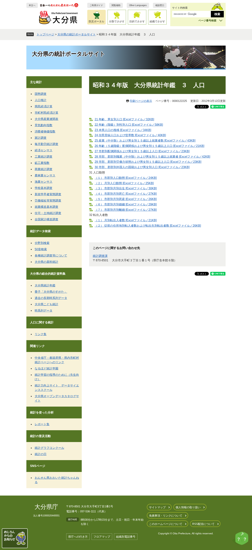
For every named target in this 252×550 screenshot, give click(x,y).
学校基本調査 (43, 188)
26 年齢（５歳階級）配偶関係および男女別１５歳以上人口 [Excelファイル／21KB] (149, 145)
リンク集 (40, 334)
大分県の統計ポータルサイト (76, 34)
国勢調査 (40, 93)
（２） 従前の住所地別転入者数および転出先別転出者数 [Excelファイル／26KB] (148, 225)
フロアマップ (102, 536)
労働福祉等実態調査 (48, 200)
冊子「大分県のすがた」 (51, 291)
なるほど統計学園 (46, 368)
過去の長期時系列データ (51, 298)
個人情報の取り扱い (188, 507)
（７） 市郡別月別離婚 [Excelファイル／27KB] (126, 209)
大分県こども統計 (46, 304)
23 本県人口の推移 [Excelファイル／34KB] (123, 130)
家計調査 (40, 137)
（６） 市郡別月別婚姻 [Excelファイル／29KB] (126, 204)
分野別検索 (42, 243)
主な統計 (36, 82)
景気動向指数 (43, 125)
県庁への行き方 (78, 536)
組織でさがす (157, 21)
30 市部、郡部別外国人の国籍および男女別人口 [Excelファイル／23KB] (142, 167)
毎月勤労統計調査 (46, 144)
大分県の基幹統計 (46, 261)
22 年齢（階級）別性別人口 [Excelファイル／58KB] (129, 124)
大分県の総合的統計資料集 (47, 273)
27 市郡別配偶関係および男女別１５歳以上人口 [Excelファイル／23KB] (142, 151)
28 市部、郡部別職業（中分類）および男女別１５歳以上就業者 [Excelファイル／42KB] (152, 156)
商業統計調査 (43, 169)
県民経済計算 (43, 106)
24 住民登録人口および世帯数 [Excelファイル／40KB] (130, 135)
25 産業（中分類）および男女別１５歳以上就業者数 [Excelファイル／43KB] (145, 140)
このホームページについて (165, 523)
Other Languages (138, 5)
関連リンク (37, 346)
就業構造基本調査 (46, 206)
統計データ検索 (40, 231)
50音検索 (41, 249)
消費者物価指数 (45, 131)
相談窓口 (159, 5)
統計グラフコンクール (49, 447)
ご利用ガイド (96, 5)
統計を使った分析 (42, 412)
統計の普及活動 (40, 436)
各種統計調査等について (51, 255)
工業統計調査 (43, 156)
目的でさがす (137, 21)
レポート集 (42, 424)
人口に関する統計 (42, 322)
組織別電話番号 (125, 536)
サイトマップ (157, 507)
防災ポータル (96, 21)
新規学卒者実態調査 (48, 194)
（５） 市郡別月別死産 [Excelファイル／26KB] (126, 199)
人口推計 (40, 100)
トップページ (45, 34)
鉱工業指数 (42, 162)
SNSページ (37, 466)
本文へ (32, 5)
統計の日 (40, 454)
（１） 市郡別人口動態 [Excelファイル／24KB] (126, 177)
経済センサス (43, 150)
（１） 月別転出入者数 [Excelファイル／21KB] (126, 220)
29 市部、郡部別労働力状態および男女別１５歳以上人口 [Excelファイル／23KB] (148, 161)
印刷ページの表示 (141, 100)
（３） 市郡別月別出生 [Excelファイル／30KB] (126, 188)
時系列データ (43, 310)
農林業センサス (45, 175)
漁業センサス (43, 181)
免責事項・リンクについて (165, 515)
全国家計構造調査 (46, 219)
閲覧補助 (116, 5)
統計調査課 (100, 255)
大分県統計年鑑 (45, 285)
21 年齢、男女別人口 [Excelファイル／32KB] (124, 119)
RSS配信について (203, 523)
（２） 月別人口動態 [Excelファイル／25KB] (124, 183)
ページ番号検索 (207, 20)
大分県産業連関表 (46, 119)
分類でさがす (117, 21)
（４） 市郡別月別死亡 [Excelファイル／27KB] (126, 193)
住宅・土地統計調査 (48, 213)
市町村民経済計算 (46, 112)
